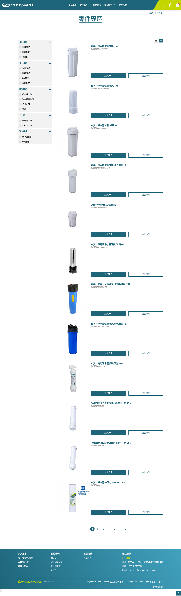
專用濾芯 (26, 83)
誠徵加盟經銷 (57, 562)
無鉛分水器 (27, 125)
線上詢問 (146, 76)
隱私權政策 (158, 587)
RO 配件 (25, 141)
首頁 (151, 13)
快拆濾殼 (26, 52)
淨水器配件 (27, 137)
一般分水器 (27, 120)
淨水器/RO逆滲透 (25, 558)
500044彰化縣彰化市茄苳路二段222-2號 (145, 562)
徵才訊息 (55, 570)
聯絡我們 (87, 558)
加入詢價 (108, 76)
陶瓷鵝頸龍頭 (28, 99)
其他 (24, 109)
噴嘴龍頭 (26, 104)
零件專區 (159, 13)
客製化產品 (23, 566)
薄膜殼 (25, 57)
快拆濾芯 (26, 73)
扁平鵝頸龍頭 (28, 94)
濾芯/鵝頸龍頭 (24, 562)
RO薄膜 (25, 78)
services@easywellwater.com (142, 570)
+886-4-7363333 (135, 566)
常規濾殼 (26, 47)
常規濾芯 (26, 68)
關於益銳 (55, 558)
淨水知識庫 (56, 566)
